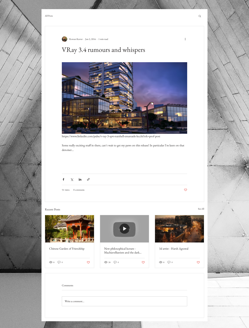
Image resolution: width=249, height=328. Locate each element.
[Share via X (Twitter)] (71, 179)
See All (201, 208)
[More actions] (185, 39)
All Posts (49, 15)
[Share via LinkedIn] (80, 179)
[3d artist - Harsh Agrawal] (179, 228)
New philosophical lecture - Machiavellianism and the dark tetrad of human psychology (121, 250)
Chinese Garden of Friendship (66, 248)
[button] (199, 16)
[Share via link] (88, 179)
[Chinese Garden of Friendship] (69, 228)
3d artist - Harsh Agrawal (173, 248)
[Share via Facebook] (63, 179)
